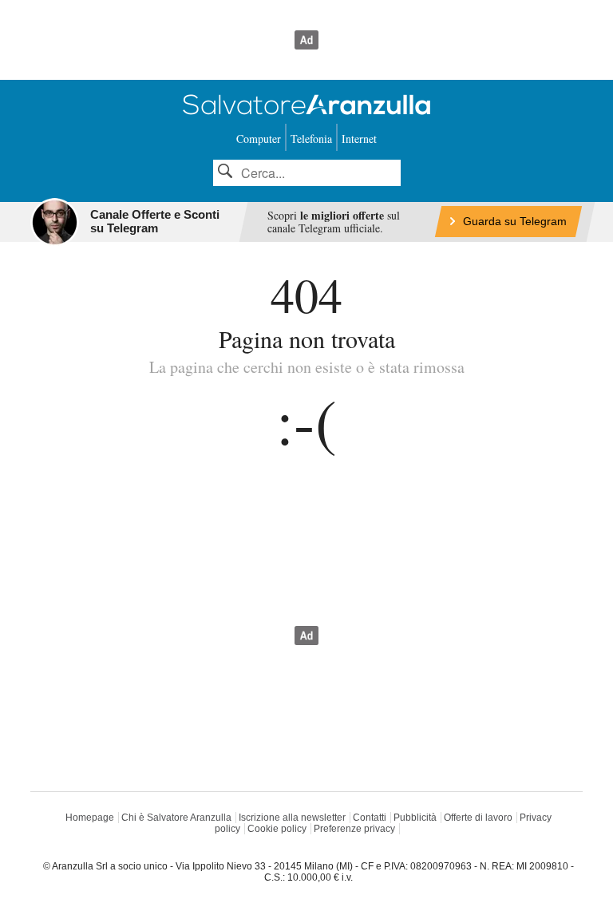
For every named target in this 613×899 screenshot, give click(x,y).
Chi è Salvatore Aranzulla (176, 817)
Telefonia (311, 138)
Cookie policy (276, 828)
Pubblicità (415, 817)
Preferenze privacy (354, 828)
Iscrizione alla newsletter (292, 817)
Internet (359, 138)
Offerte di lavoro (478, 817)
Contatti (369, 817)
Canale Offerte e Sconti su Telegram (154, 221)
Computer (258, 138)
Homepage (89, 817)
